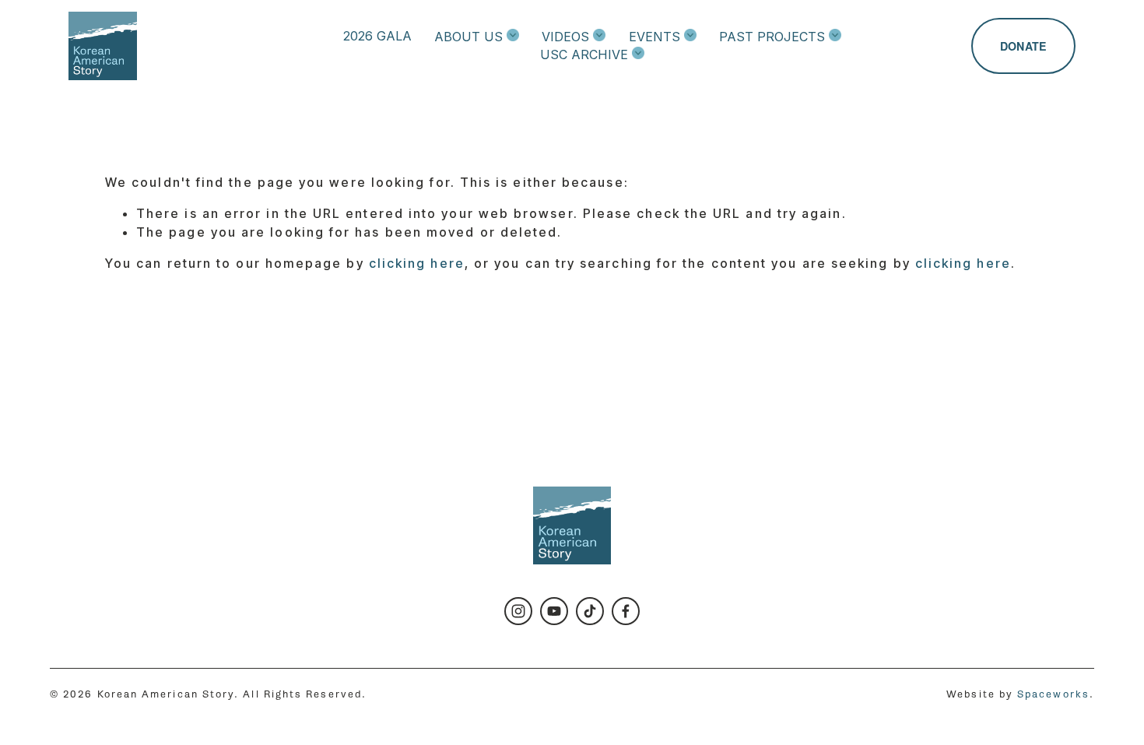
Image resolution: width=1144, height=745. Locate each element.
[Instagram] (518, 611)
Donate (1023, 46)
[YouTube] (554, 611)
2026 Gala (377, 36)
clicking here (417, 263)
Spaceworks (1053, 694)
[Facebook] (626, 611)
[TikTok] (590, 611)
